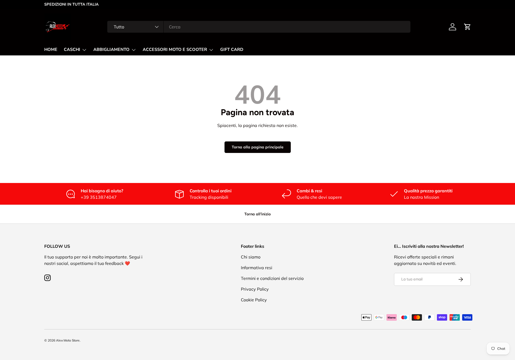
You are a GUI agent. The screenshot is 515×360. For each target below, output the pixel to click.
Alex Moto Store (68, 340)
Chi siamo (250, 257)
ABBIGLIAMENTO (111, 49)
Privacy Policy (255, 289)
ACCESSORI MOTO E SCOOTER (175, 49)
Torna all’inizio (257, 214)
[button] (467, 27)
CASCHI (72, 49)
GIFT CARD (231, 49)
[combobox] (258, 27)
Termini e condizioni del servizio (272, 278)
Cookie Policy (254, 299)
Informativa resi (256, 267)
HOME (50, 49)
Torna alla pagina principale (258, 147)
